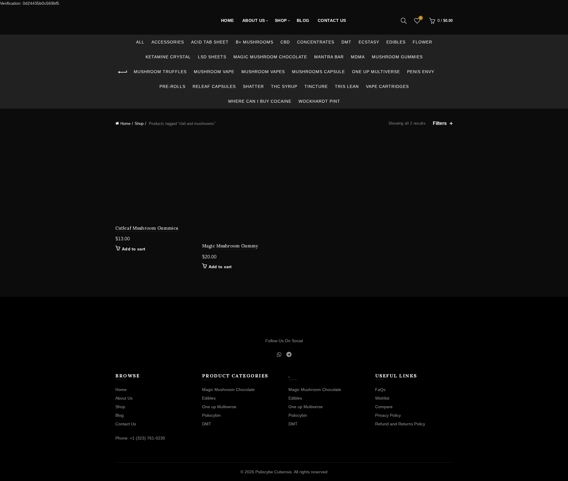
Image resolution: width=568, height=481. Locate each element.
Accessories (167, 42)
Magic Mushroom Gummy (230, 246)
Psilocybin (211, 415)
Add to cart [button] (133, 249)
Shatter (253, 86)
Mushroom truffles (160, 71)
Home (227, 20)
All (140, 42)
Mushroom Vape (214, 71)
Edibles (396, 42)
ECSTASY (369, 42)
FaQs (380, 389)
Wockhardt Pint (319, 101)
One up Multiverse (376, 71)
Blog (303, 20)
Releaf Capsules (214, 86)
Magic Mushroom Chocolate (270, 56)
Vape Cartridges (387, 86)
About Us (253, 20)
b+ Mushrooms (254, 42)
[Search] (404, 20)
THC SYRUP (284, 86)
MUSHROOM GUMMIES (397, 56)
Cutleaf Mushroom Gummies (146, 228)
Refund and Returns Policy (400, 424)
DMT (346, 42)
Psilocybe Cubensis (273, 471)
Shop (281, 20)
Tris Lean (347, 86)
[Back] (122, 72)
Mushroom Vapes (263, 71)
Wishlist (421, 18)
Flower (422, 42)
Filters (440, 123)
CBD (285, 42)
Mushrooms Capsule (318, 71)
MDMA (358, 56)
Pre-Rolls (172, 86)
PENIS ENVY (420, 71)
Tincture (316, 86)
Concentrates (315, 42)
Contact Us (332, 20)
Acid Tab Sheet (210, 42)
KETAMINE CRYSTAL (168, 56)
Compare (384, 406)
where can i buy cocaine (259, 101)
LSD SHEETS (212, 56)
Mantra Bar (329, 56)
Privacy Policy (388, 415)
